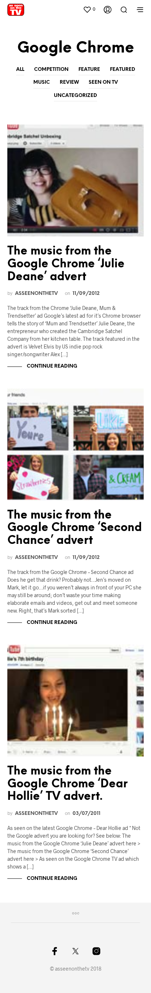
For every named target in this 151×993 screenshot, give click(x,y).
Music (41, 82)
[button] (89, 9)
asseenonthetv (36, 293)
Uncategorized (75, 95)
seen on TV (103, 82)
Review (69, 82)
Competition (51, 69)
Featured (122, 69)
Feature (89, 69)
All (20, 69)
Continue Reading (51, 366)
